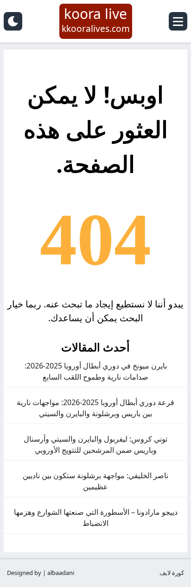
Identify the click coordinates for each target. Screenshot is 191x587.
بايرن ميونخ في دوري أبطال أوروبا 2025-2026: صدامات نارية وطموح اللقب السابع (96, 371)
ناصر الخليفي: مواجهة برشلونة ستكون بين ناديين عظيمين (95, 481)
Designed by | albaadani (40, 572)
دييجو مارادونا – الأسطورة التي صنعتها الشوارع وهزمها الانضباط (96, 517)
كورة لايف (171, 572)
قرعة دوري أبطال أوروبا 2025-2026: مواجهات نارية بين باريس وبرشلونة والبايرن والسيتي (95, 407)
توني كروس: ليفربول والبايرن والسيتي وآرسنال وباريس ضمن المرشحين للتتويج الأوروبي (95, 444)
